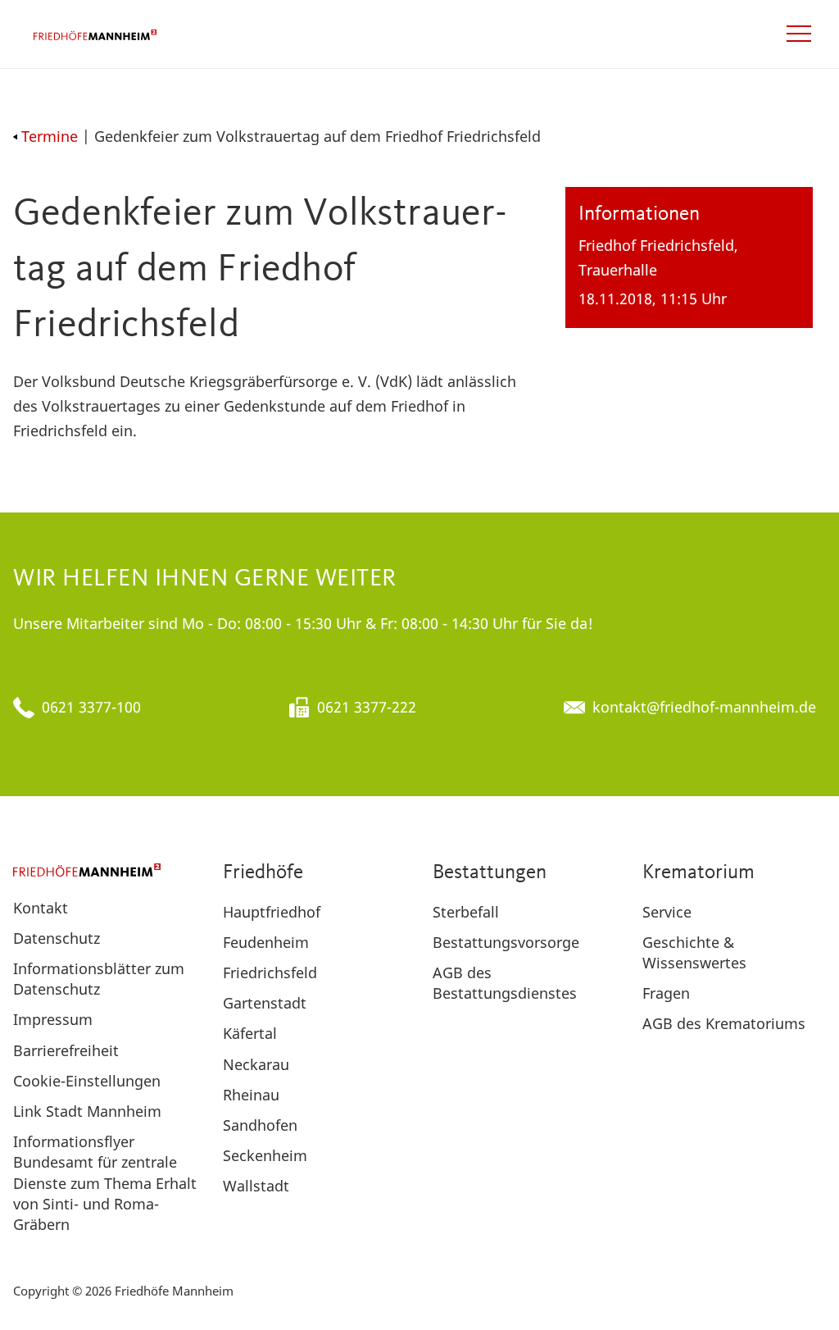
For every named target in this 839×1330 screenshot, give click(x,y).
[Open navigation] (799, 34)
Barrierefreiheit (66, 1050)
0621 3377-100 (91, 707)
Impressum (53, 1019)
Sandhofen (260, 1125)
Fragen (666, 993)
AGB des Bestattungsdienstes (505, 983)
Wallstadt (256, 1186)
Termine (49, 136)
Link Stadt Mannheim (87, 1111)
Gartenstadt (264, 1003)
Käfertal (250, 1033)
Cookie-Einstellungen (87, 1081)
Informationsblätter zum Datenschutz (98, 979)
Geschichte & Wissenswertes (694, 952)
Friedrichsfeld (270, 972)
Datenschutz (56, 938)
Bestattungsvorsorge (506, 942)
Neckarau (256, 1064)
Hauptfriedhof (271, 912)
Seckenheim (265, 1155)
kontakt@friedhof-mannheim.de (704, 707)
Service (667, 912)
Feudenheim (266, 942)
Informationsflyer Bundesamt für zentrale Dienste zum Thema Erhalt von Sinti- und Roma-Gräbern (105, 1183)
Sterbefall (466, 912)
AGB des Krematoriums (723, 1023)
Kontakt (40, 908)
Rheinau (251, 1095)
